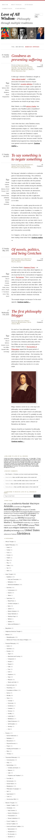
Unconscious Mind (11, 799)
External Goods (11, 685)
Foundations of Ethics (25, 66)
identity (21, 518)
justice (17, 520)
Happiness (18, 260)
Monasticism (10, 740)
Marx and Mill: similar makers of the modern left (25, 477)
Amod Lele (20, 65)
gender (7, 518)
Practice (7, 733)
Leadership (10, 716)
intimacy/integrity (9, 520)
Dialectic (10, 770)
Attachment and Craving (14, 656)
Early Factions (11, 810)
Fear (9, 669)
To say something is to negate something (27, 157)
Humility (10, 713)
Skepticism (10, 836)
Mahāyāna (30, 68)
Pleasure (28, 260)
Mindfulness (11, 718)
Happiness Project (29, 267)
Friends (8, 555)
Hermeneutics (10, 781)
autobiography (5, 276)
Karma (24, 68)
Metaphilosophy (16, 69)
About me (5, 4)
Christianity (9, 808)
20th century (7, 504)
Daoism (10, 592)
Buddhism (9, 577)
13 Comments (40, 259)
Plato (7, 294)
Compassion (11, 659)
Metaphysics (24, 69)
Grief (9, 671)
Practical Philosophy (10, 643)
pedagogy (6, 197)
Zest (9, 729)
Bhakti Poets (11, 601)
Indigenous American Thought (13, 631)
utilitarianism (7, 534)
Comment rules (7, 8)
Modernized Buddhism (13, 584)
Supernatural (10, 794)
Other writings (20, 8)
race (6, 527)
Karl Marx (23, 520)
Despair (10, 661)
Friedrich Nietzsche (17, 515)
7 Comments (40, 321)
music (4, 294)
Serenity (10, 726)
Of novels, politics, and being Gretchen (26, 251)
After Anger (29, 4)
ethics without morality (18, 79)
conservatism (15, 512)
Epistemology (29, 164)
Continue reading (23, 302)
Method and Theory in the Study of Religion (17, 639)
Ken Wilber (6, 347)
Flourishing (15, 66)
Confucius (7, 512)
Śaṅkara (13, 534)
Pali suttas (23, 525)
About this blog (16, 4)
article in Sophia (31, 106)
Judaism (20, 68)
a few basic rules (35, 461)
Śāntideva (6, 92)
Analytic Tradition (11, 805)
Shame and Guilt (12, 682)
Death (8, 547)
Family (8, 550)
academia (6, 338)
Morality (31, 69)
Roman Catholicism (13, 818)
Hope (9, 677)
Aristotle (8, 506)
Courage (10, 700)
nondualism (14, 525)
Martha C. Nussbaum (13, 522)
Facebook (15, 466)
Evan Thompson (14, 513)
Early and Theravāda (13, 579)
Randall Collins (5, 349)
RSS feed (12, 467)
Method (7, 634)
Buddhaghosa (25, 510)
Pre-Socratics (11, 834)
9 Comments (40, 165)
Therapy (9, 753)
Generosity (10, 703)
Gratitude (10, 708)
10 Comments (40, 65)
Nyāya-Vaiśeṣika (12, 613)
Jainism (10, 608)
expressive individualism (28, 513)
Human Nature (10, 783)
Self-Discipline (11, 724)
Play (8, 562)
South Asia (9, 598)
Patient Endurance (17, 71)
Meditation (9, 738)
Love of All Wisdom (10, 16)
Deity (8, 762)
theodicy (22, 530)
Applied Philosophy (10, 544)
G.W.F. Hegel (30, 515)
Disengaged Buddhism (27, 512)
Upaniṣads (6, 204)
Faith (9, 666)
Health (8, 557)
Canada (7, 283)
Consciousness (11, 760)
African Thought (9, 541)
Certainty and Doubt (13, 767)
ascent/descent (17, 506)
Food (13, 260)
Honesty (10, 711)
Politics (14, 262)
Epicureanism (11, 829)
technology (6, 351)
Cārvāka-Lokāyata (12, 603)
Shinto (9, 595)
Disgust (10, 664)
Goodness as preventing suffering (27, 57)
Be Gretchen (20, 277)
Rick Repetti (8, 474)
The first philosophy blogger (27, 313)
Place (23, 260)
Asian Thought (9, 574)
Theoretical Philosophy (11, 757)
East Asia (9, 587)
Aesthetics (28, 259)
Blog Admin (8, 628)
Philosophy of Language (19, 167)
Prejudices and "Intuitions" (14, 775)
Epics (9, 606)
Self (24, 71)
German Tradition (17, 166)
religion (16, 527)
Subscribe (38, 496)
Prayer (8, 746)
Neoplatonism (11, 831)
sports (7, 296)
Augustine (27, 506)
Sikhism (10, 619)
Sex (8, 568)
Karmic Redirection (11, 735)
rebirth (10, 528)
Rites (8, 751)
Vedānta (28, 167)
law (38, 520)
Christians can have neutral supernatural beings (26, 474)
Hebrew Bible (14, 518)
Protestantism (11, 815)
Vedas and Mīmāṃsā (13, 624)
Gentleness (11, 705)
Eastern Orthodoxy (12, 813)
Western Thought (9, 802)
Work (18, 323)
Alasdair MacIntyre (30, 503)
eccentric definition (26, 84)
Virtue (19, 262)
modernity (26, 522)
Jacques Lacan (5, 345)
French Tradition (11, 821)
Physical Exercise (11, 743)
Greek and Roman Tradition (14, 826)
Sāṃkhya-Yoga (11, 616)
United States (32, 530)
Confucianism (11, 590)
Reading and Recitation (12, 748)
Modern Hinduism (12, 611)
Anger (27, 65)
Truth (8, 796)
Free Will (14, 68)
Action (8, 646)
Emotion (9, 651)
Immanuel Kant (5, 195)
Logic (9, 772)
